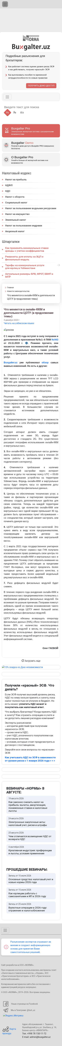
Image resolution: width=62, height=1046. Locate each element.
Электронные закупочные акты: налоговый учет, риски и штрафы (28, 821)
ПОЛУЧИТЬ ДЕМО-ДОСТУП (41, 85)
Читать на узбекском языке (19, 323)
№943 (55, 339)
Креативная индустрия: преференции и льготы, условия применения (30, 850)
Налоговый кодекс (16, 173)
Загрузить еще (32, 661)
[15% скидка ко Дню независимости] (31, 667)
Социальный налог (16, 202)
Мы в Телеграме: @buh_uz (23, 1010)
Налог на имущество (17, 214)
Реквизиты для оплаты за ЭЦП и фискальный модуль (24, 258)
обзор (45, 362)
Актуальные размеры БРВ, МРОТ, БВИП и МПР (29, 275)
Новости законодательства (18, 291)
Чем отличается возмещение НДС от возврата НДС (30, 836)
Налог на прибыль (16, 179)
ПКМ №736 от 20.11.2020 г (26, 343)
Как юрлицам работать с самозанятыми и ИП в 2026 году (27, 893)
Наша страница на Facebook (24, 1004)
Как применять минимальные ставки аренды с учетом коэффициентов (27, 249)
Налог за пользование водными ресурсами (30, 208)
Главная (10, 288)
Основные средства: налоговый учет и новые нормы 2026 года (31, 879)
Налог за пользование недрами (23, 225)
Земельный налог (15, 219)
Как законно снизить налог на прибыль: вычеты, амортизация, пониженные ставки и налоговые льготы (28, 804)
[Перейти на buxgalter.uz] (31, 47)
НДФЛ (9, 185)
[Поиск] (45, 107)
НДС (7, 191)
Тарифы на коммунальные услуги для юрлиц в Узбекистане (24, 267)
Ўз (14, 112)
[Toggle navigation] (5, 4)
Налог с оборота (14, 196)
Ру (7, 112)
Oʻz (22, 112)
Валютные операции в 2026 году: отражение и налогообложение (28, 907)
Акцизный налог (15, 231)
